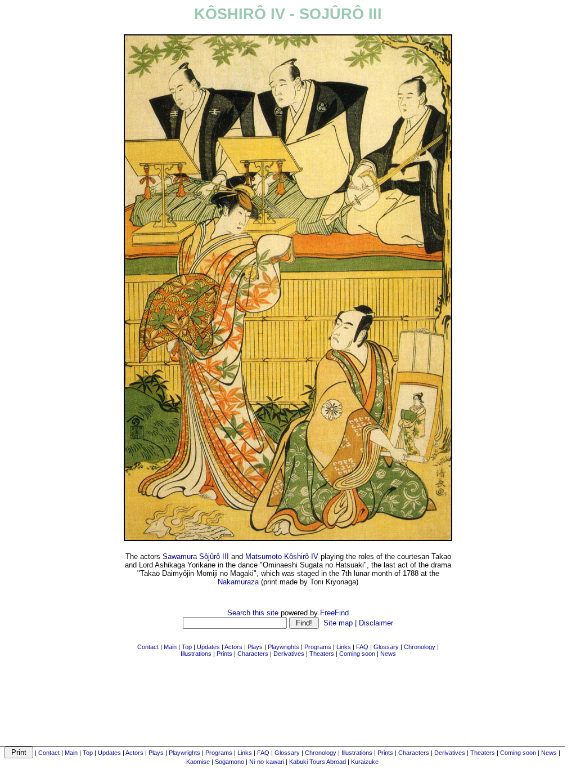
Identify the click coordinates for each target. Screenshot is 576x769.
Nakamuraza (238, 582)
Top (88, 752)
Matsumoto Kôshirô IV (281, 556)
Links (244, 752)
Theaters (482, 752)
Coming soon (518, 752)
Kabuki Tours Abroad (317, 761)
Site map (338, 623)
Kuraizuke (365, 761)
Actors (134, 752)
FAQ (263, 752)
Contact (49, 752)
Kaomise (198, 761)
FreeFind (334, 613)
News (549, 752)
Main (71, 752)
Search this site (252, 613)
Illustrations (356, 752)
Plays (156, 752)
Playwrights (184, 752)
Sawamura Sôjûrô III (196, 556)
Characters (413, 752)
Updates (109, 752)
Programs (218, 752)
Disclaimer (376, 623)
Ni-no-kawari (266, 761)
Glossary (287, 752)
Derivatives (449, 752)
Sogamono (229, 761)
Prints (385, 752)
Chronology (320, 752)
